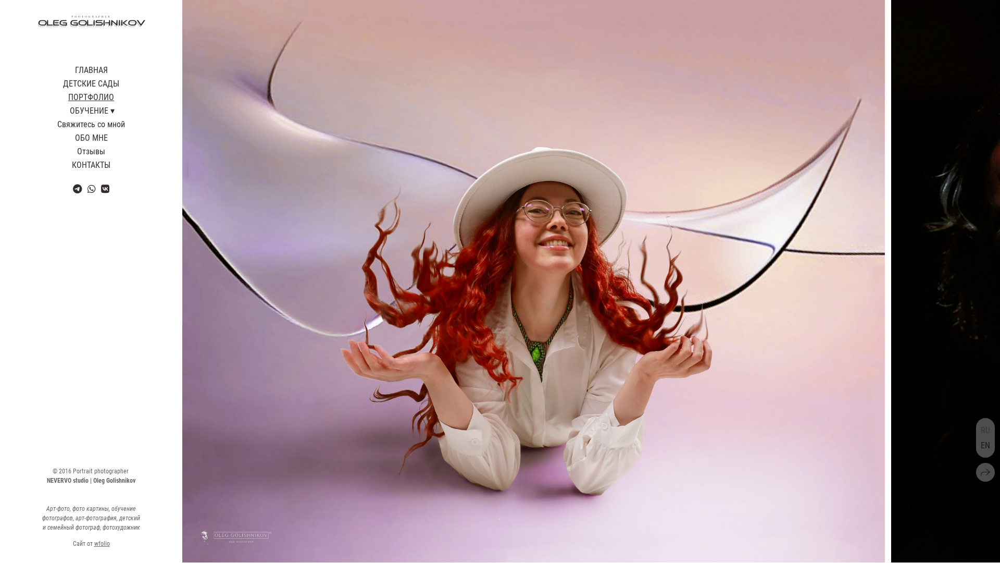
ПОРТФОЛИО (91, 97)
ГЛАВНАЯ (91, 70)
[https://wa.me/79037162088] (92, 188)
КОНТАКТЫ (91, 165)
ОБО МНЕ (91, 138)
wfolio (102, 543)
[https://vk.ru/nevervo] (105, 188)
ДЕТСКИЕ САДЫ (91, 84)
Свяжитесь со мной (91, 124)
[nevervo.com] (91, 22)
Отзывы (91, 151)
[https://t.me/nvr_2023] (77, 188)
